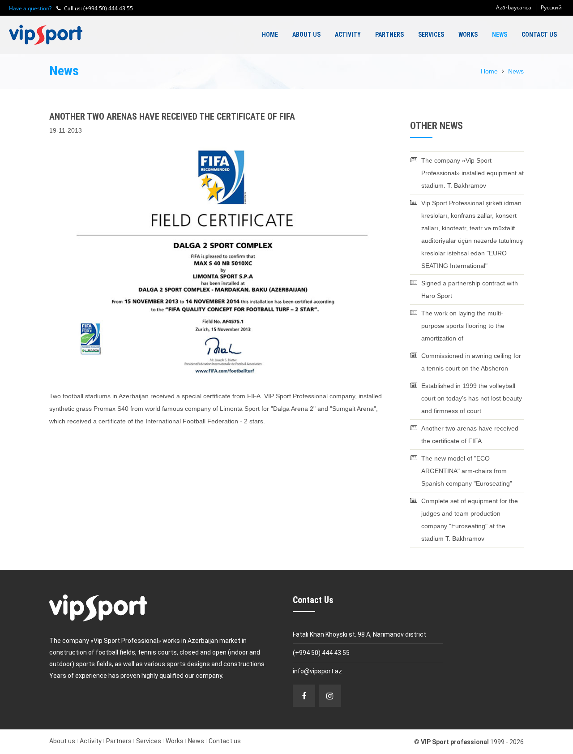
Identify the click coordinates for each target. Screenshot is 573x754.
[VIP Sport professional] (45, 35)
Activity (348, 34)
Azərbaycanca (513, 7)
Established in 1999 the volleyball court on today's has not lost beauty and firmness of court (471, 398)
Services (431, 34)
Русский (551, 7)
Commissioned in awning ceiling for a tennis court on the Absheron (471, 362)
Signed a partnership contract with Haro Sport (469, 289)
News (499, 34)
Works (468, 34)
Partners (389, 34)
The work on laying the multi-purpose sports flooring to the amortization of (463, 326)
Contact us (539, 34)
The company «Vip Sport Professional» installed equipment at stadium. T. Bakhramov (472, 173)
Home (270, 34)
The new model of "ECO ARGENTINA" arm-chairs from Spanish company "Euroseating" (466, 471)
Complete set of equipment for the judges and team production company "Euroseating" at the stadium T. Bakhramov (469, 519)
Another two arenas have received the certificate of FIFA (469, 434)
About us (306, 34)
